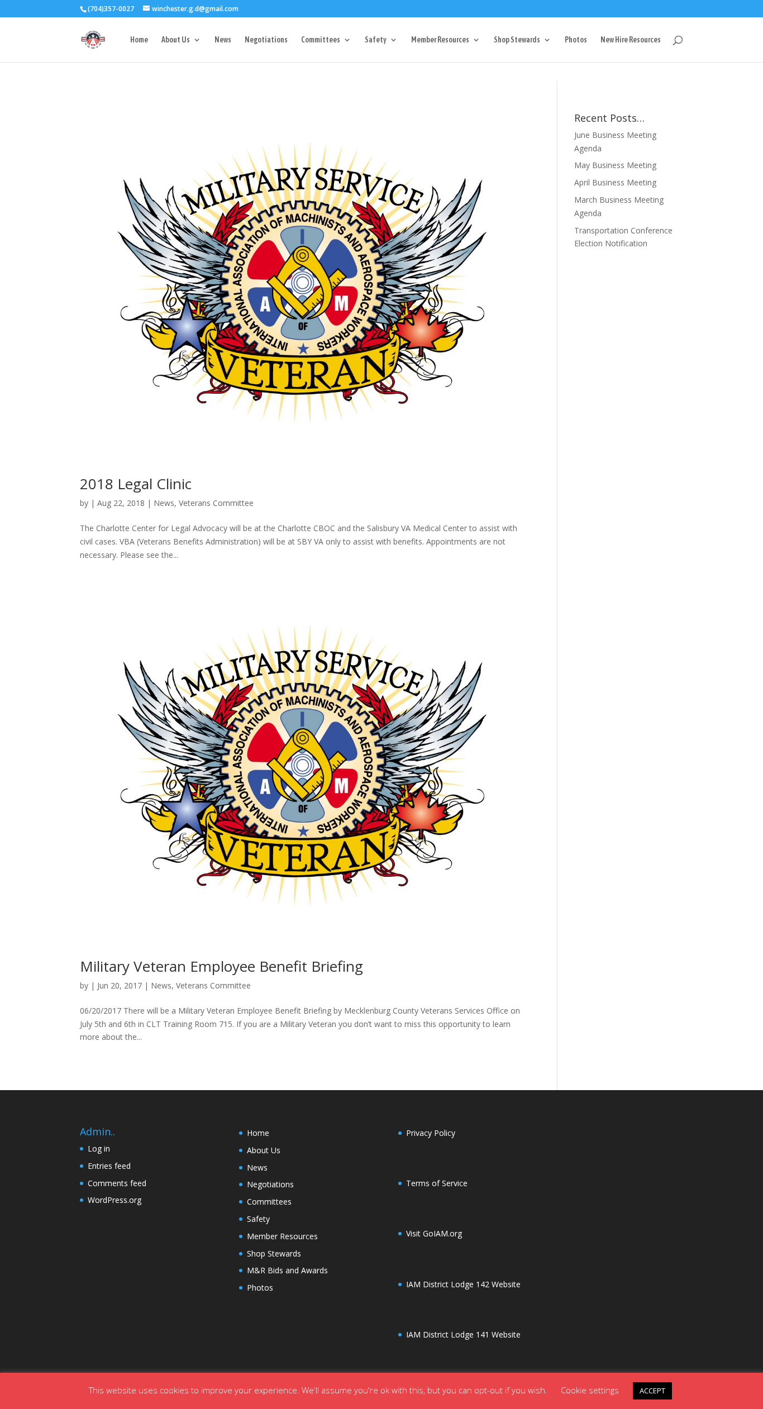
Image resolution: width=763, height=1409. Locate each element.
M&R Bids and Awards (287, 1270)
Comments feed (117, 1183)
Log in (99, 1148)
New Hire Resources (630, 40)
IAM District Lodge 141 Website (463, 1334)
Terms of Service (437, 1183)
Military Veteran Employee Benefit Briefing (221, 966)
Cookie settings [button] (590, 1390)
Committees (320, 40)
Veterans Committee (216, 503)
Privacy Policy (430, 1133)
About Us (175, 40)
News (222, 40)
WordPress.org (114, 1200)
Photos (576, 40)
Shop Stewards (517, 40)
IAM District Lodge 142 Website (463, 1284)
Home (139, 40)
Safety (376, 40)
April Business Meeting (615, 182)
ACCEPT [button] (652, 1391)
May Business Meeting (615, 165)
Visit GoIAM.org (434, 1233)
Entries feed (109, 1165)
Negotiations (266, 40)
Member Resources (440, 40)
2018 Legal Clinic (136, 484)
